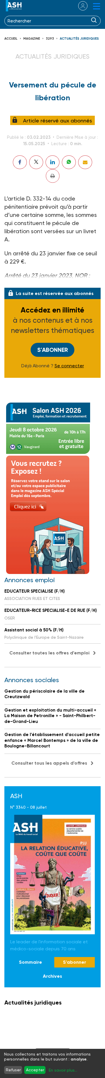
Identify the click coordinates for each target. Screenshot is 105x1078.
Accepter (35, 1070)
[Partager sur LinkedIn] (53, 162)
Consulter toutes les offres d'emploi (49, 653)
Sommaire (30, 962)
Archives (52, 976)
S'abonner (52, 349)
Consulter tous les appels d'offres (49, 763)
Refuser (13, 1070)
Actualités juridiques (79, 39)
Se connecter (69, 365)
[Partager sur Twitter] (36, 162)
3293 (50, 39)
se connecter (79, 5)
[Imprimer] (53, 176)
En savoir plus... (63, 1070)
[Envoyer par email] (85, 162)
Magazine (31, 39)
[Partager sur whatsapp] (69, 162)
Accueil (11, 39)
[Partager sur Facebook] (20, 162)
